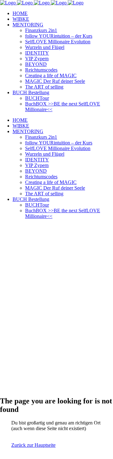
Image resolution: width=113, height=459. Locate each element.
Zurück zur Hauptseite (33, 445)
